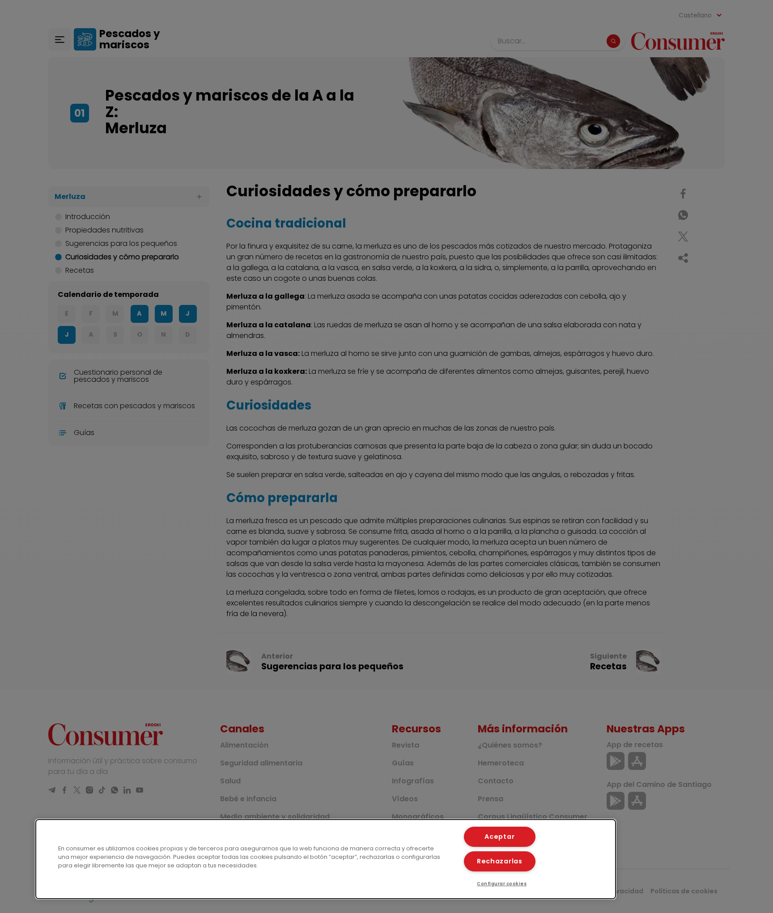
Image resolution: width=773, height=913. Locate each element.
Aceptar (499, 836)
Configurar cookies (502, 884)
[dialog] (326, 859)
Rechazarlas (499, 861)
